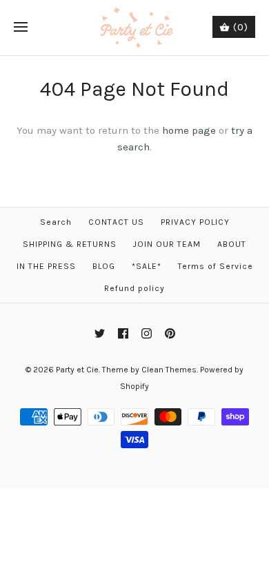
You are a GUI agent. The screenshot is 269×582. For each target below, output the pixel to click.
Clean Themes (169, 369)
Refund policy (134, 288)
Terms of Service (215, 266)
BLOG (103, 266)
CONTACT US (116, 222)
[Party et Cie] (134, 27)
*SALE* (146, 266)
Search (56, 222)
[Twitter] (99, 333)
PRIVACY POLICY (195, 222)
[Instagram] (146, 333)
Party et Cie (77, 369)
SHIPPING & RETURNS (70, 244)
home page (189, 130)
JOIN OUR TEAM (167, 244)
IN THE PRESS (46, 266)
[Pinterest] (170, 333)
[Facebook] (123, 333)
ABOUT (231, 244)
